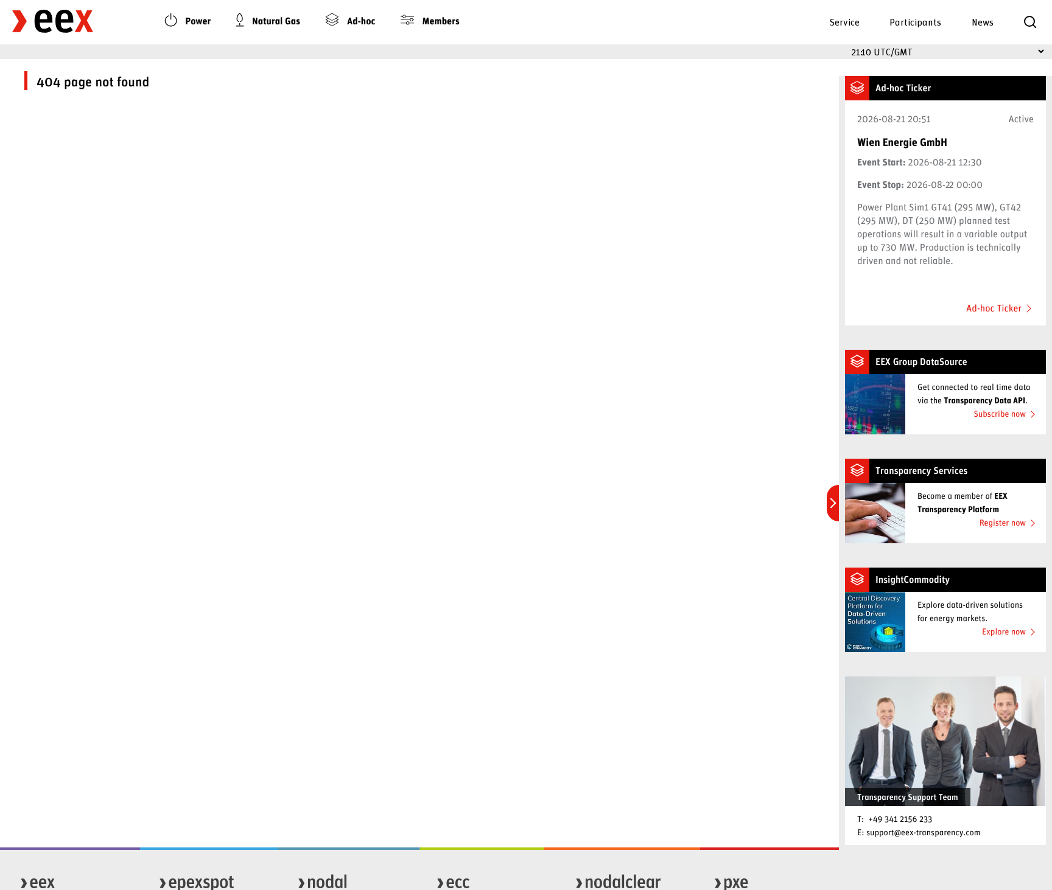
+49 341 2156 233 (900, 818)
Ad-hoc (360, 21)
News (983, 21)
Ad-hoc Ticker (994, 308)
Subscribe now (999, 413)
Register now (1003, 522)
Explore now (1004, 631)
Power (197, 21)
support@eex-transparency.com (923, 832)
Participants (915, 21)
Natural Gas (275, 21)
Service (844, 21)
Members (440, 21)
